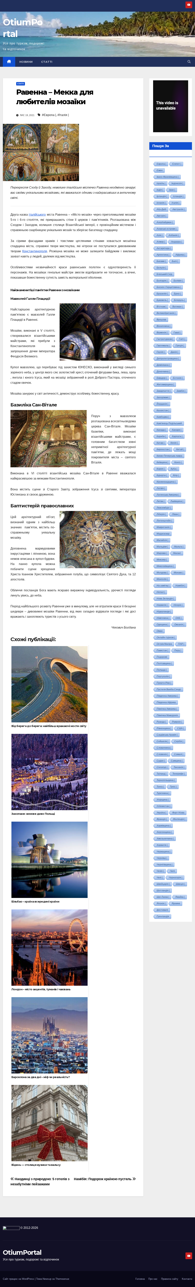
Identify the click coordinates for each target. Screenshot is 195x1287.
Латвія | (161, 488)
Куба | (174, 468)
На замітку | (163, 585)
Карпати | (177, 436)
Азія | (159, 235)
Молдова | (162, 572)
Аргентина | (163, 254)
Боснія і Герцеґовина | (169, 287)
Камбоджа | (163, 417)
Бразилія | (162, 293)
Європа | (161, 164)
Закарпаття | (163, 391)
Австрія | (161, 215)
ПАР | (181, 644)
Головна (140, 1278)
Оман (160, 631)
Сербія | (178, 741)
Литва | (160, 501)
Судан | (161, 760)
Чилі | (160, 877)
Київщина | (162, 462)
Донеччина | (163, 371)
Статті (46, 62)
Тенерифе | (179, 773)
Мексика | (162, 559)
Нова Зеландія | (165, 598)
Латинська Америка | (168, 494)
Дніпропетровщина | (168, 358)
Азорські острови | (166, 228)
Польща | (162, 670)
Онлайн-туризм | (166, 637)
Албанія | (174, 235)
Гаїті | (182, 339)
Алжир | (161, 241)
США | (180, 728)
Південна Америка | (167, 696)
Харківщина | (164, 825)
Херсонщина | (164, 832)
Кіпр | (176, 475)
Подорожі (162, 657)
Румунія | (177, 721)
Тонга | (160, 786)
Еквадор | (162, 378)
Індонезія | (177, 183)
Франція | (162, 819)
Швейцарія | (163, 884)
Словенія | (162, 754)
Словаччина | (164, 747)
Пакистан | (162, 650)
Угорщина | (163, 799)
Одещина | (162, 624)
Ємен (160, 170)
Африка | (180, 254)
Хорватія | (162, 845)
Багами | (161, 261)
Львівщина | (177, 501)
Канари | (176, 430)
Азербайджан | (165, 222)
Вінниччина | (163, 326)
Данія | (174, 352)
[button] (189, 61)
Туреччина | (163, 793)
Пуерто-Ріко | (164, 683)
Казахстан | (163, 410)
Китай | (180, 449)
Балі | (175, 261)
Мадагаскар (163, 533)
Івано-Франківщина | (168, 177)
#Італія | (63, 115)
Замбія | (181, 391)
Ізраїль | (161, 183)
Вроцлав (161, 319)
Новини (26, 62)
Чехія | (160, 871)
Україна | (161, 812)
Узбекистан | (163, 806)
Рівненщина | (164, 728)
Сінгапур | (162, 767)
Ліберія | (161, 514)
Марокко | (162, 553)
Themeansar (62, 1278)
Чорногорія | (175, 877)
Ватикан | (178, 306)
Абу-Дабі (161, 209)
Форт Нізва (178, 812)
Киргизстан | (163, 449)
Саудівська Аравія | (167, 734)
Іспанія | (161, 202)
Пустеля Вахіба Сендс (169, 689)
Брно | (177, 293)
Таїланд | (161, 773)
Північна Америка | (167, 709)
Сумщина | (176, 760)
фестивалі (162, 910)
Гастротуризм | (165, 339)
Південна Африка (166, 702)
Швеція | (180, 884)
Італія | (175, 202)
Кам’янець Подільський (169, 423)
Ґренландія (163, 916)
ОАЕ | (178, 618)
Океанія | (179, 624)
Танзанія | (179, 767)
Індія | (160, 190)
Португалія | (163, 676)
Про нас (152, 1278)
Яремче (176, 903)
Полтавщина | (164, 663)
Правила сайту (169, 1278)
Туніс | (173, 786)
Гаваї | (177, 332)
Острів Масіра (164, 644)
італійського (37, 214)
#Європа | (49, 115)
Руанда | (161, 721)
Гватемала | (163, 345)
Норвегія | (162, 605)
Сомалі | (178, 754)
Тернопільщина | (166, 780)
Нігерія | (178, 605)
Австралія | (179, 209)
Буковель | (162, 300)
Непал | (161, 592)
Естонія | (178, 378)
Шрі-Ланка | (163, 897)
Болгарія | (162, 280)
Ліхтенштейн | (164, 520)
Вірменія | (162, 332)
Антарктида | (164, 248)
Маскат (177, 553)
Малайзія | (162, 540)
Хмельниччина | (165, 838)
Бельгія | (161, 267)
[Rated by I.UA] (11, 1227)
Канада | (161, 430)
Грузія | (161, 352)
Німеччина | (163, 618)
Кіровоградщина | (166, 481)
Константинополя (34, 251)
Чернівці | (162, 858)
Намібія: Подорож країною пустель (103, 1179)
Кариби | (161, 436)
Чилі (172, 871)
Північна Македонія (167, 715)
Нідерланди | (164, 611)
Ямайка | (180, 897)
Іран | (172, 190)
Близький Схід (164, 274)
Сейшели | (162, 741)
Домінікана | (163, 365)
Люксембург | (164, 507)
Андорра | (176, 241)
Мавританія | (164, 527)
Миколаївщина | (165, 566)
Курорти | (162, 475)
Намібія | (180, 585)
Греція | (180, 345)
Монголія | (162, 579)
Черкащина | (163, 851)
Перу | (177, 650)
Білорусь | (179, 300)
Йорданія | (162, 404)
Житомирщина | (165, 384)
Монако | (178, 572)
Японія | (161, 903)
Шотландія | (163, 890)
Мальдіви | (162, 546)
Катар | (160, 443)
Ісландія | (178, 196)
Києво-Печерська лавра (169, 456)
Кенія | (174, 443)
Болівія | (178, 280)
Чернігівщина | (164, 864)
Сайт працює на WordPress (19, 1278)
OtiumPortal (22, 1252)
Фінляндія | (179, 819)
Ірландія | (162, 196)
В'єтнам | (161, 306)
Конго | (178, 462)
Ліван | (175, 514)
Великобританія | (166, 313)
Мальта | (178, 546)
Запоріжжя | (163, 397)
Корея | (161, 468)
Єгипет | (176, 164)
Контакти (187, 1278)
